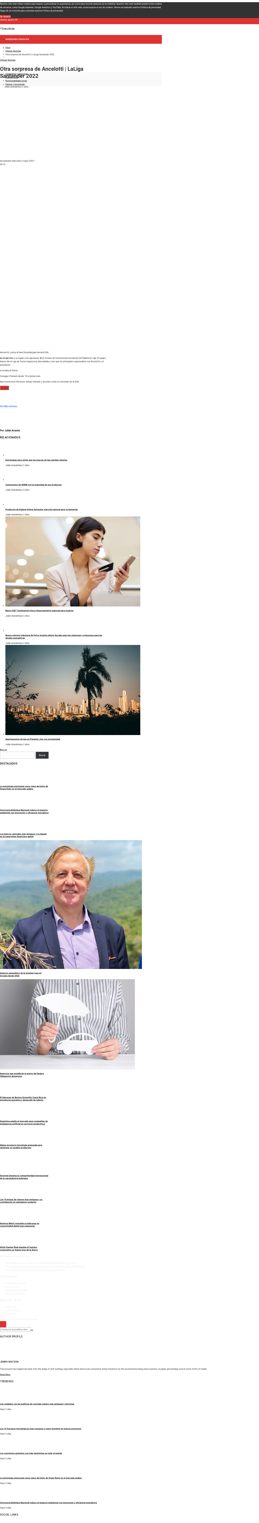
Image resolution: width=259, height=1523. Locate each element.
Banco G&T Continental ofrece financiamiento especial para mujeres (39, 610)
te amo (4, 387)
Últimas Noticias (8, 60)
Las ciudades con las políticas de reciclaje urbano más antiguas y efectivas (40, 1263)
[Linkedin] (3, 1521)
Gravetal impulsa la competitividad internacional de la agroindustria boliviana (24, 1177)
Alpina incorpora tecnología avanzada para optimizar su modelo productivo (21, 1146)
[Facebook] (0, 1521)
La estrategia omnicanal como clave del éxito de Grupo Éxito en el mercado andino (24, 787)
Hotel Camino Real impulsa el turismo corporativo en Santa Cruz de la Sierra (19, 1248)
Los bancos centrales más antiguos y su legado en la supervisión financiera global (23, 835)
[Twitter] (1, 1521)
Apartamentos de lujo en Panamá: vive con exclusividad (32, 739)
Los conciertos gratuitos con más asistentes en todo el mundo (35, 1270)
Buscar (3, 750)
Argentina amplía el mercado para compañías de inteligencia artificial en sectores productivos (24, 1122)
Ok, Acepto (5, 16)
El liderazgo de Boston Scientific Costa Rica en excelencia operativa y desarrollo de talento (23, 1098)
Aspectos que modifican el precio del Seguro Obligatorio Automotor (22, 1074)
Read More (5, 1374)
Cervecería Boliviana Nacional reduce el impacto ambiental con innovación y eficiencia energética (24, 811)
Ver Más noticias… (9, 406)
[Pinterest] (2, 1521)
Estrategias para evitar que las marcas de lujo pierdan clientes (36, 460)
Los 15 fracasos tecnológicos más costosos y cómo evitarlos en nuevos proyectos (45, 1266)
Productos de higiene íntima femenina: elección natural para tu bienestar (41, 509)
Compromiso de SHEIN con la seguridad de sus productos (33, 485)
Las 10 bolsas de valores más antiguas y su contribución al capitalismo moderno (21, 1200)
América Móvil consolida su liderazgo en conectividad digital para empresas (19, 1224)
